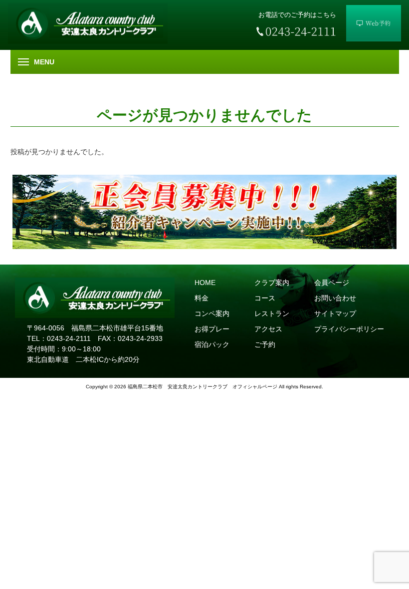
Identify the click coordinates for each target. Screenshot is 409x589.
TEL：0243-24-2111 (59, 338)
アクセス (268, 329)
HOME (205, 283)
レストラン (271, 313)
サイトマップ (335, 313)
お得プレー (212, 329)
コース (264, 298)
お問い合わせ (335, 298)
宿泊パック (212, 344)
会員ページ (331, 283)
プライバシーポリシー (349, 329)
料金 (201, 298)
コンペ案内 (212, 313)
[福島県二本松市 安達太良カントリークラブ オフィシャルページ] (88, 41)
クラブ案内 (271, 283)
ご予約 (264, 344)
